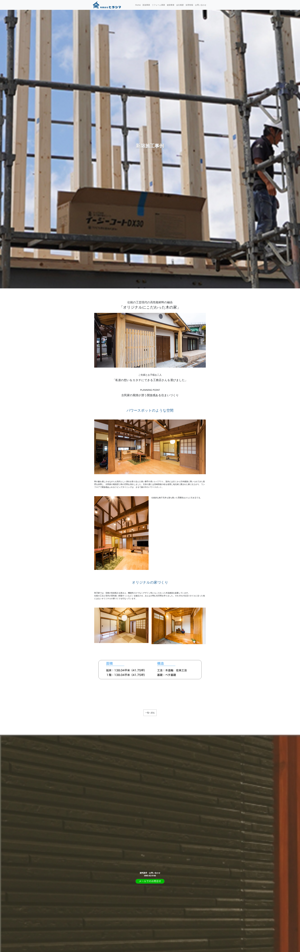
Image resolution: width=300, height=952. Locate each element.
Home (138, 5)
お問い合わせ (200, 5)
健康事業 (170, 5)
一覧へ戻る (150, 712)
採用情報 (189, 5)
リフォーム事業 (158, 5)
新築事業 (146, 5)
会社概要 (180, 5)
